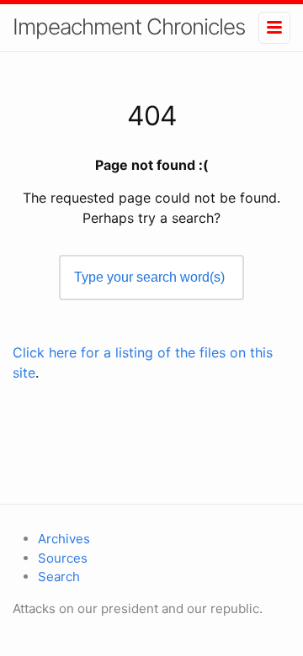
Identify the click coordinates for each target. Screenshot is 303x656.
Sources (63, 558)
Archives (64, 539)
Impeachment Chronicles (129, 26)
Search (59, 577)
